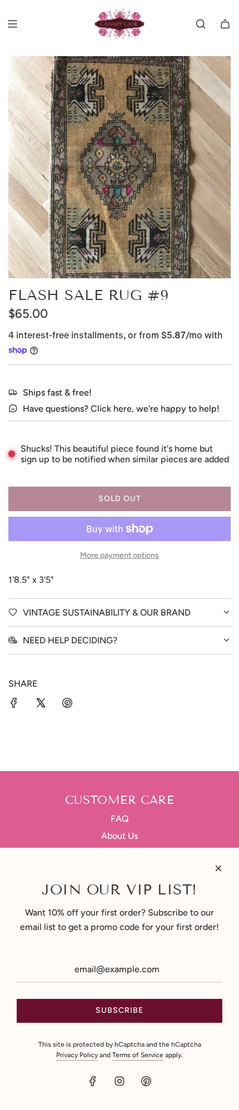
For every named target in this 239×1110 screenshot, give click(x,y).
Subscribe (119, 1010)
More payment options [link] (119, 555)
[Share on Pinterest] (67, 705)
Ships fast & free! (57, 392)
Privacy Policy (77, 1055)
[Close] (218, 868)
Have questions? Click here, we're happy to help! (121, 408)
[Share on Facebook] (14, 705)
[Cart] (225, 24)
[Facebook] (93, 1081)
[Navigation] (12, 24)
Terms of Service (137, 1055)
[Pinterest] (146, 1081)
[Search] (200, 24)
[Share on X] (40, 705)
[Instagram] (119, 1081)
